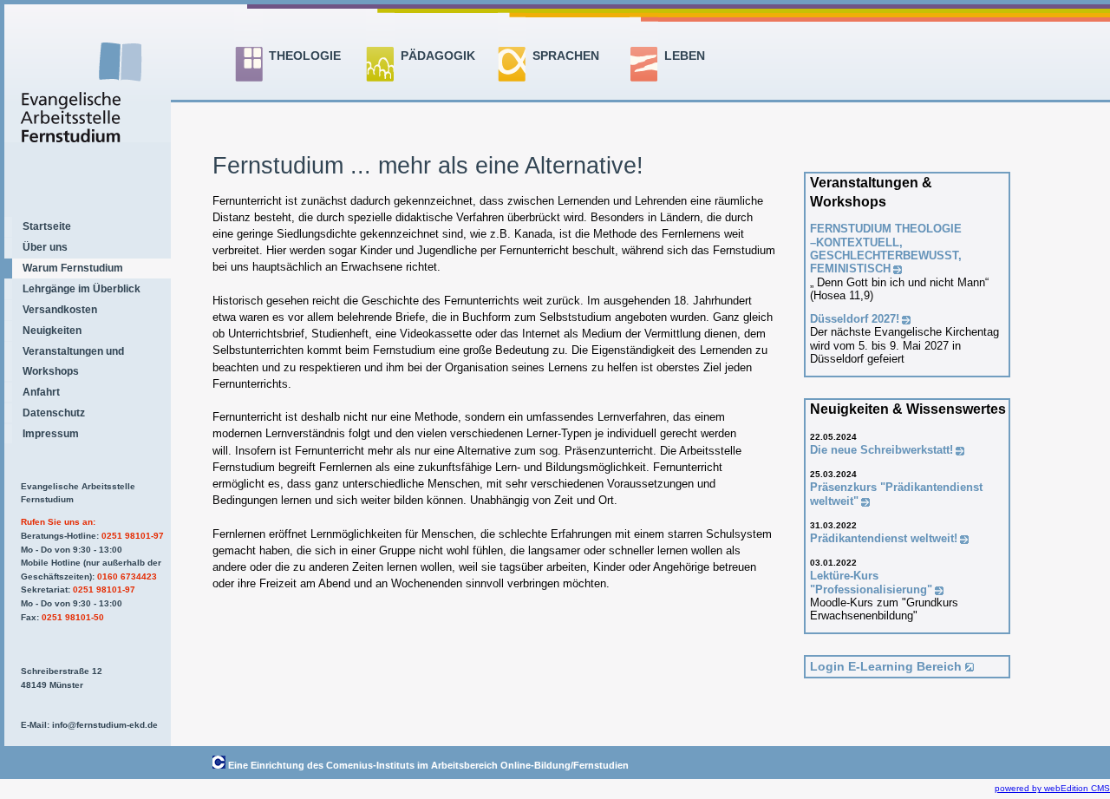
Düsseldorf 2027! (854, 318)
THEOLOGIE (305, 55)
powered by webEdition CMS (1052, 788)
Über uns (45, 247)
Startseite (47, 226)
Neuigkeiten (52, 330)
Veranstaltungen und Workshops (73, 361)
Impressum (51, 434)
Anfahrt (41, 392)
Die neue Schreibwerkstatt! (881, 449)
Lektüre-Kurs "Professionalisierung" (871, 582)
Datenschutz (54, 413)
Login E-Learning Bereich (886, 666)
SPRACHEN (565, 55)
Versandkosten (60, 310)
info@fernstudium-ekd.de (105, 725)
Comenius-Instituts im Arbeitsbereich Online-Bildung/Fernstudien (477, 765)
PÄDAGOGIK (438, 55)
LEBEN (684, 55)
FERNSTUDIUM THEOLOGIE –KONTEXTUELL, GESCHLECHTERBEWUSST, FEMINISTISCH (886, 248)
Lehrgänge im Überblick (81, 289)
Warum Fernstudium (73, 268)
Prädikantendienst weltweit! (883, 538)
